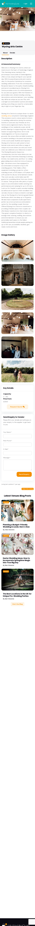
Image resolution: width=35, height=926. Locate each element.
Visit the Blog (17, 604)
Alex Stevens (9, 530)
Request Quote (16, 407)
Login (25, 4)
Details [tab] (12, 53)
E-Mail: (5, 449)
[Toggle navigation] (31, 4)
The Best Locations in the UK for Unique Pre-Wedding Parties (17, 595)
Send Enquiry (24, 474)
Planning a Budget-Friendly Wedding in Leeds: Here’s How (16, 526)
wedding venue (6, 116)
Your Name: (7, 432)
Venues (6, 502)
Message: (6, 458)
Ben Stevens (9, 565)
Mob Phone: (7, 441)
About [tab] (5, 53)
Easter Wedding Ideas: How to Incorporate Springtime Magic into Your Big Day (16, 560)
